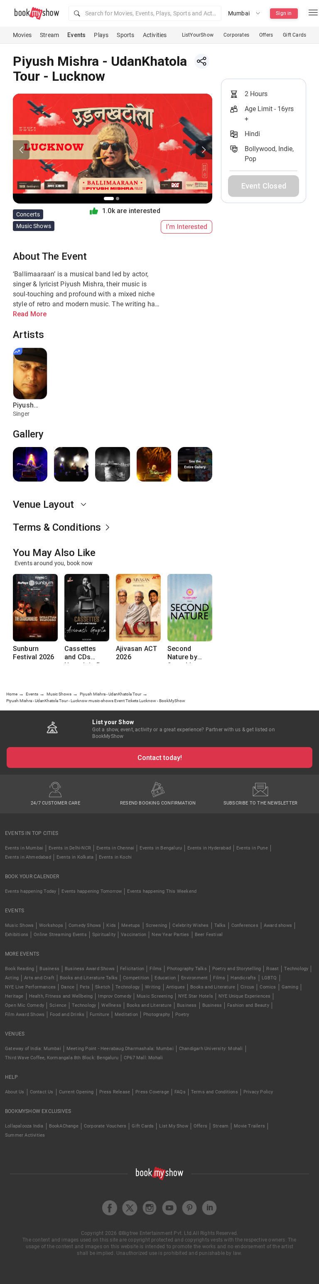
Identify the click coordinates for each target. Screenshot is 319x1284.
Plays (101, 35)
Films (156, 968)
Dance (67, 987)
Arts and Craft (39, 978)
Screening (156, 925)
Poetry (182, 1014)
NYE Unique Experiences (244, 996)
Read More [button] (30, 314)
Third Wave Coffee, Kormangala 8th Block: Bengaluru (61, 1057)
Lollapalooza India (24, 1126)
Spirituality (103, 934)
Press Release (114, 1092)
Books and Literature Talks (89, 978)
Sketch (102, 987)
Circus (247, 987)
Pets (85, 987)
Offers (266, 35)
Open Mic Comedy (24, 1005)
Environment (194, 978)
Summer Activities (25, 1135)
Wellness (111, 1005)
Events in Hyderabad (209, 848)
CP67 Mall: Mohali (143, 1057)
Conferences (244, 925)
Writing (152, 987)
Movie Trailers (249, 1126)
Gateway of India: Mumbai (33, 1048)
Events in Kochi (115, 857)
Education (165, 978)
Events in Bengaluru (161, 848)
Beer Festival (209, 934)
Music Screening (155, 996)
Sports (125, 35)
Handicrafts (243, 978)
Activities (155, 35)
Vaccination (133, 934)
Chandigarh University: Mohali (211, 1048)
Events (76, 35)
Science (57, 1005)
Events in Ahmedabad (28, 857)
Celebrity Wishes (190, 925)
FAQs (180, 1092)
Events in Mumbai (24, 848)
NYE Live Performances (30, 987)
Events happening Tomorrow (91, 891)
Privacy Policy (258, 1092)
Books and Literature (212, 987)
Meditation (126, 1014)
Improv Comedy (114, 996)
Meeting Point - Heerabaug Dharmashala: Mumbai (120, 1048)
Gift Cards (294, 35)
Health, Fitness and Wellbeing (61, 996)
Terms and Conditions (214, 1092)
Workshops (51, 925)
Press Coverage (152, 1092)
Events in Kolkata (74, 857)
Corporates (236, 35)
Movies (22, 35)
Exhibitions (16, 934)
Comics (268, 987)
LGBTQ (269, 978)
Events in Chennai (115, 848)
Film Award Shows (24, 1014)
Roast (272, 968)
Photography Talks (186, 968)
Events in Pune (252, 848)
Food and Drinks (67, 1014)
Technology (296, 968)
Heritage (14, 996)
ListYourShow (197, 35)
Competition (136, 978)
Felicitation (132, 968)
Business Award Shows (90, 968)
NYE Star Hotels (195, 996)
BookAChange (64, 1126)
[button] (145, 13)
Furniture (99, 1014)
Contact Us (42, 1092)
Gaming (290, 987)
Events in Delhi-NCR (70, 848)
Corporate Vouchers (105, 1126)
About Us (15, 1092)
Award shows (278, 925)
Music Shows (19, 925)
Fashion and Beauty (248, 1005)
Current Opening (76, 1092)
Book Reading (19, 968)
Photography (156, 1014)
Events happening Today (30, 891)
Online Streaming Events (60, 934)
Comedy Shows (85, 925)
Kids (111, 925)
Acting (12, 978)
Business (49, 968)
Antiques (175, 987)
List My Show (173, 1126)
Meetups (130, 925)
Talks (220, 925)
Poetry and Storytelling (236, 968)
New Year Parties (170, 934)
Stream (49, 35)
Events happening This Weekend (161, 891)
